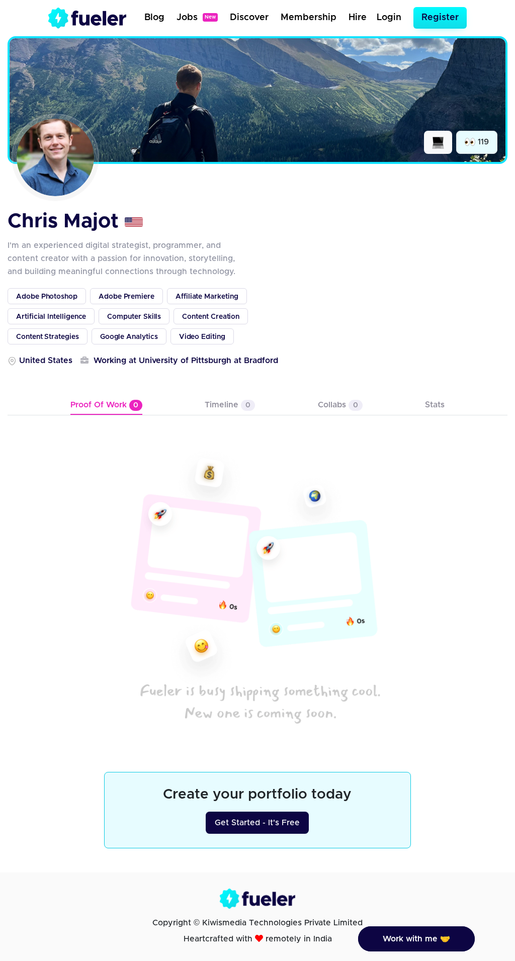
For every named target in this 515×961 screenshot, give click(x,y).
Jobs (196, 17)
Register (440, 17)
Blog (154, 17)
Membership (308, 17)
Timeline (227, 405)
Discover (249, 17)
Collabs (338, 405)
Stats (435, 405)
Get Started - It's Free (257, 823)
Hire (358, 17)
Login (389, 17)
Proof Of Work (104, 405)
